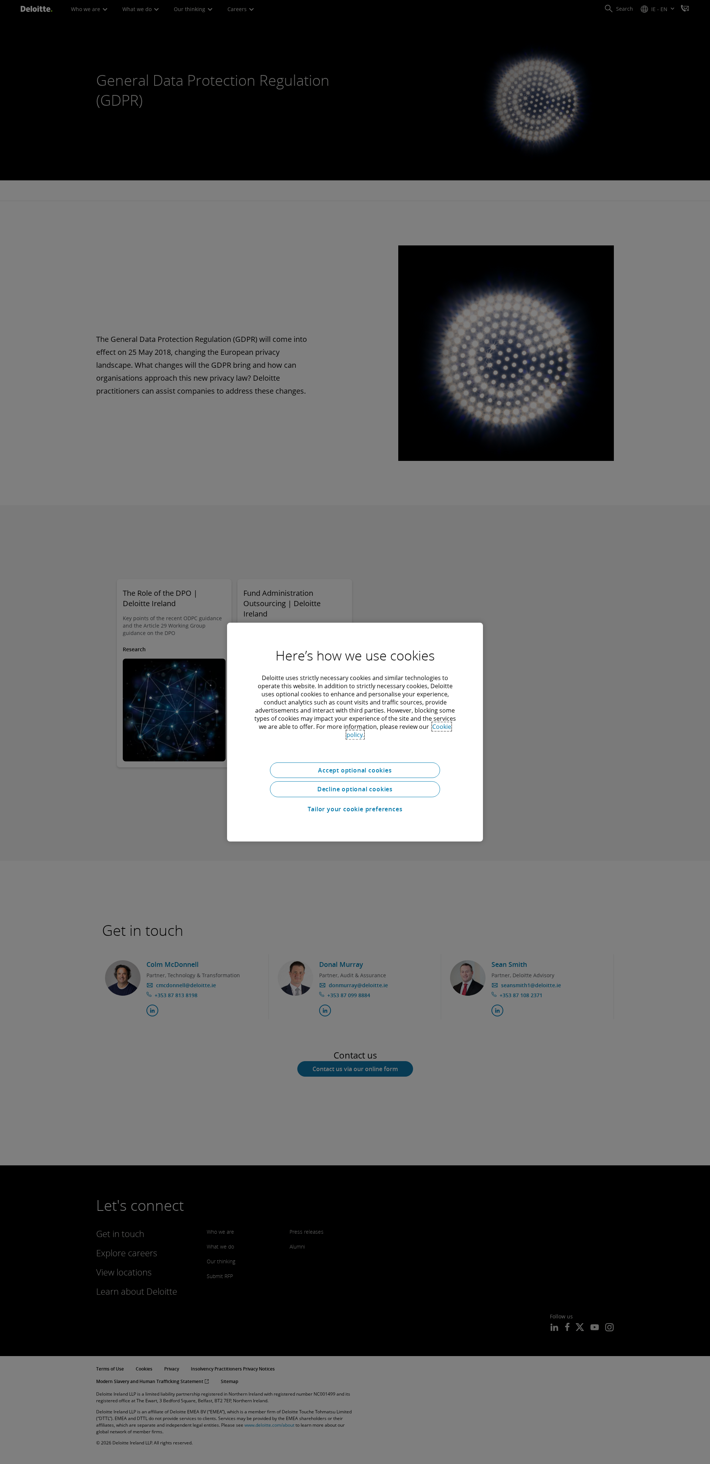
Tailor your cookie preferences (355, 809)
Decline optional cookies (355, 789)
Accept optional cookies (355, 770)
